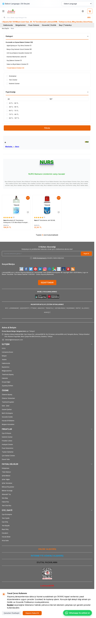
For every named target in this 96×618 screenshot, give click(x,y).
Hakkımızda (8, 25)
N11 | (6, 308)
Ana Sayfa (5, 28)
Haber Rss (5, 502)
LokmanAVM (47, 585)
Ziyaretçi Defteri (7, 386)
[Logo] (18, 11)
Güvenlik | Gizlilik (49, 25)
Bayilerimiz (5, 367)
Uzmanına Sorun (7, 352)
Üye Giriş (5, 522)
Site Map (5, 498)
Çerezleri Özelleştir (11, 613)
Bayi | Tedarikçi (65, 25)
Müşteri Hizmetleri (8, 424)
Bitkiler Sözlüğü (7, 490)
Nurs (17, 146)
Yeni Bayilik (6, 525)
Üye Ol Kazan (6, 433)
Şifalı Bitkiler (6, 476)
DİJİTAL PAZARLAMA (47, 562)
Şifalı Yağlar (6, 479)
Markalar (9, 146)
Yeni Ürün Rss (6, 505)
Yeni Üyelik (5, 518)
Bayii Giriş (5, 529)
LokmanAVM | (14, 308)
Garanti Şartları (7, 409)
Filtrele (47, 128)
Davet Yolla (6, 459)
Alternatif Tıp (6, 494)
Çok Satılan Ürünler (8, 456)
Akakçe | (47, 312)
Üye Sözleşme (7, 514)
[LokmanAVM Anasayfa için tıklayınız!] (12, 142)
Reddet (10, 605)
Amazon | (41, 308)
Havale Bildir (6, 537)
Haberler (5, 378)
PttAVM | (33, 308)
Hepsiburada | (60, 308)
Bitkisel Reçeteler (8, 487)
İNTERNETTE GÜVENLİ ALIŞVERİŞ (47, 556)
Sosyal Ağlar (6, 382)
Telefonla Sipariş (7, 374)
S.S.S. (4, 348)
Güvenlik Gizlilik (7, 417)
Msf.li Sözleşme (7, 413)
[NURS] (87, 142)
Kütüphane (5, 468)
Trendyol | (50, 308)
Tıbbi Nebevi (6, 472)
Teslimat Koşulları (8, 402)
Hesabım (5, 533)
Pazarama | (70, 308)
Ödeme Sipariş (7, 394)
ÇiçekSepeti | (25, 308)
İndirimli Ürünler (7, 437)
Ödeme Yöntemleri (8, 398)
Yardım (4, 359)
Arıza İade (5, 540)
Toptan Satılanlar (7, 452)
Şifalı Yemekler (7, 483)
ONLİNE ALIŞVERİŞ (47, 549)
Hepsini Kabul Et (32, 613)
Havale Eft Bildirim (8, 421)
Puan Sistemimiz (7, 448)
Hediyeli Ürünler (7, 444)
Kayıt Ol (86, 253)
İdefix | (78, 308)
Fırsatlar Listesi (7, 441)
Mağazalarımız (7, 371)
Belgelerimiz (21, 25)
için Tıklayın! (18, 331)
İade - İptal (5, 406)
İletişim (4, 356)
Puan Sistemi (33, 25)
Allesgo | (85, 308)
